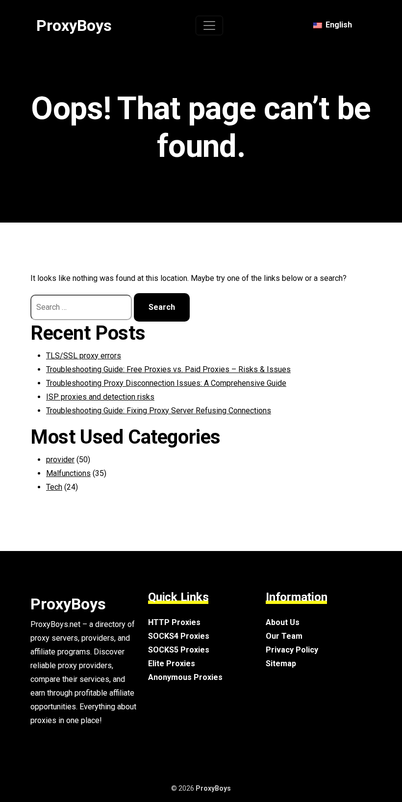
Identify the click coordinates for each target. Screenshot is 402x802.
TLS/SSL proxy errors (83, 355)
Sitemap (281, 663)
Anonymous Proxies (185, 677)
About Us (283, 622)
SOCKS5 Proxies (178, 649)
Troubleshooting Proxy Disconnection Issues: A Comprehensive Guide (166, 383)
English (338, 24)
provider (60, 459)
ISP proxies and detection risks (100, 396)
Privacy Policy (292, 649)
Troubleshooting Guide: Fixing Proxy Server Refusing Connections (158, 410)
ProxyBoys (74, 25)
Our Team (284, 636)
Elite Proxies (171, 663)
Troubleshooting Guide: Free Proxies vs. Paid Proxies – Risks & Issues (168, 369)
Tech (54, 487)
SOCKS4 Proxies (178, 636)
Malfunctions (68, 473)
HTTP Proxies (174, 622)
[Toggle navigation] (209, 25)
